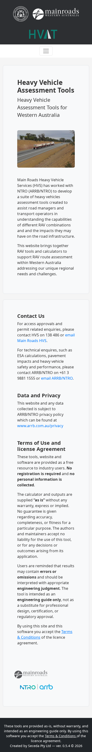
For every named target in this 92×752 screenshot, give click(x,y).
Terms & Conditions (61, 736)
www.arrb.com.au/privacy (40, 425)
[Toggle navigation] (46, 51)
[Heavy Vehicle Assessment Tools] (43, 34)
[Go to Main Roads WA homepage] (46, 14)
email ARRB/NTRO (57, 378)
